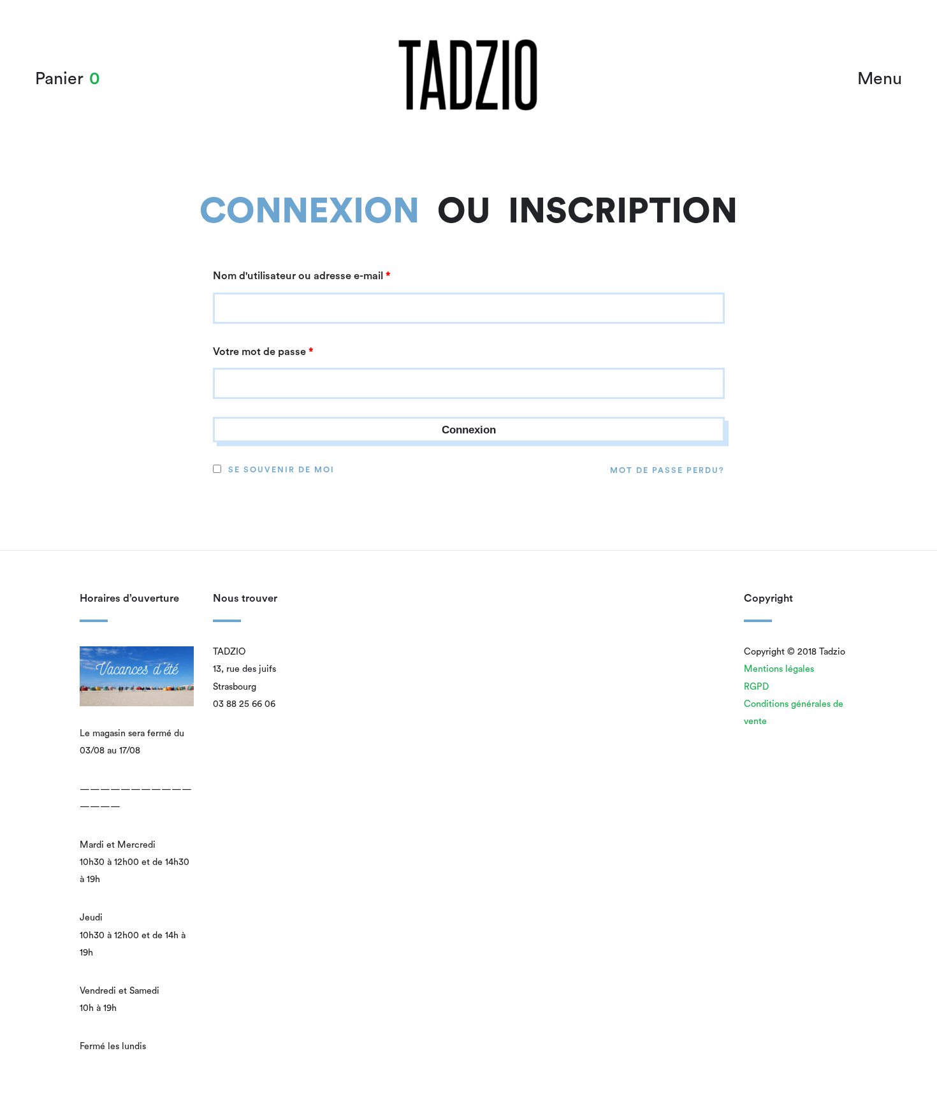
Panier (59, 78)
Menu (879, 78)
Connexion (309, 211)
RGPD (756, 687)
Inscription (622, 211)
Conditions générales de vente (793, 712)
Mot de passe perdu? (667, 470)
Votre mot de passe (263, 352)
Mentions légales (779, 669)
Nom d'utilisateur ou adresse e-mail (302, 276)
